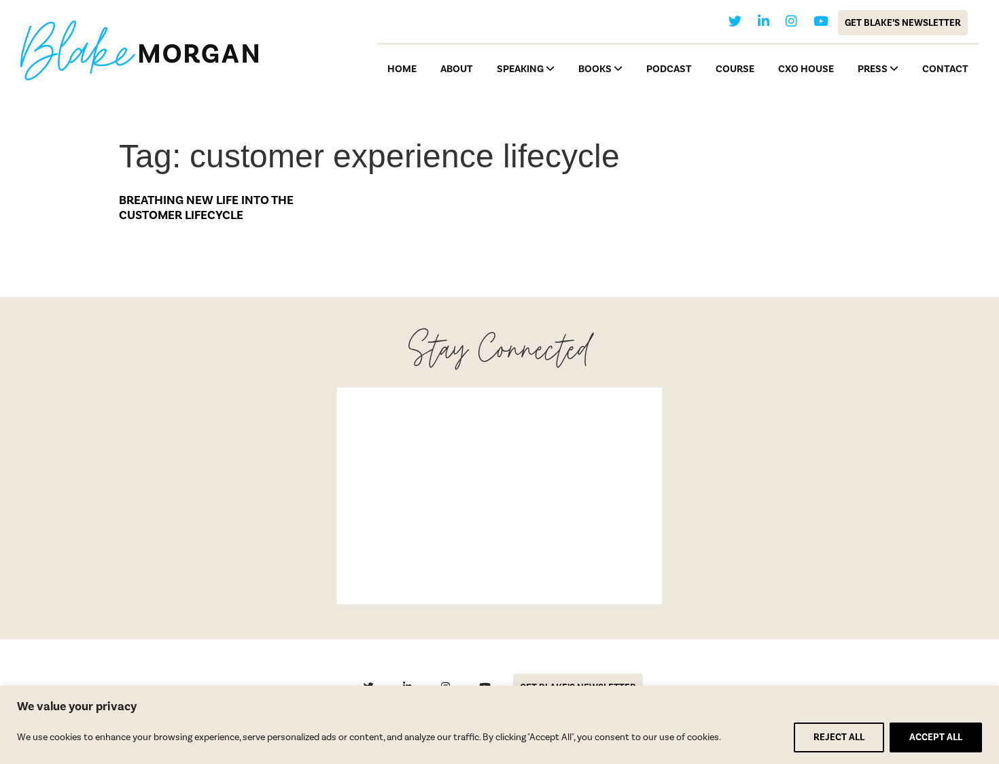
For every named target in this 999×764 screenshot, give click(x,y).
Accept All (935, 737)
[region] (499, 725)
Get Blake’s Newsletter (903, 23)
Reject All (838, 737)
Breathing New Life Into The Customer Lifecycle (206, 207)
